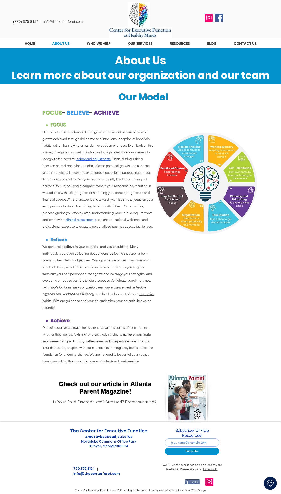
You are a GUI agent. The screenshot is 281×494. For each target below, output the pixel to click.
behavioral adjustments (93, 159)
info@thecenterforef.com (63, 22)
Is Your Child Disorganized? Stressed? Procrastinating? (105, 401)
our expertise (95, 348)
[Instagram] (209, 18)
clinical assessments (80, 220)
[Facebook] (219, 18)
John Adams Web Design (190, 490)
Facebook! (210, 469)
